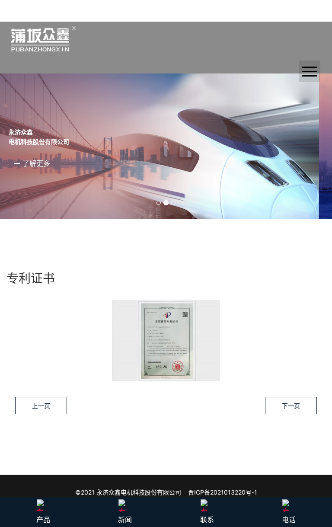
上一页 (41, 405)
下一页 (291, 405)
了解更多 (48, 163)
